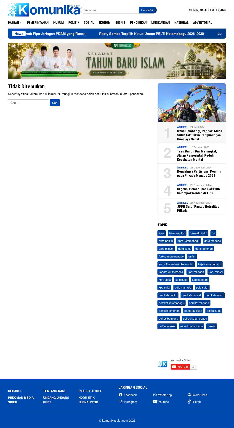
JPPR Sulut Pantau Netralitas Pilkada (198, 209)
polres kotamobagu (195, 318)
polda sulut (214, 310)
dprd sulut (184, 248)
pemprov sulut (193, 310)
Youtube (163, 401)
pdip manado (183, 287)
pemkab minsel (191, 295)
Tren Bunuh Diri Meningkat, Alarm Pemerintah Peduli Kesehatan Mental (197, 155)
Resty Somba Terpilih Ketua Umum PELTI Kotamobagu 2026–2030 (141, 34)
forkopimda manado (171, 256)
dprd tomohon (204, 248)
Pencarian (147, 10)
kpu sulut (164, 287)
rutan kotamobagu (191, 326)
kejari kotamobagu (209, 264)
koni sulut (165, 279)
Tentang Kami (54, 391)
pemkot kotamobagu (171, 303)
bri (213, 233)
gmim (192, 256)
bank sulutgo (177, 233)
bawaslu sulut (198, 233)
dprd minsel (166, 248)
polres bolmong (168, 318)
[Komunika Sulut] (44, 9)
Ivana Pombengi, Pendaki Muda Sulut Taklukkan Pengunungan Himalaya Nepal (199, 135)
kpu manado (200, 279)
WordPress (200, 395)
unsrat (211, 326)
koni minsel (216, 272)
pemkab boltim (168, 295)
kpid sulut (181, 279)
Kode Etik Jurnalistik (88, 399)
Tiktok (197, 401)
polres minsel (167, 326)
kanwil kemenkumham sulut (176, 264)
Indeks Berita (90, 391)
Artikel (182, 127)
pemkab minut (214, 295)
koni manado (196, 272)
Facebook (130, 395)
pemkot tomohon (169, 310)
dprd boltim (166, 241)
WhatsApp (165, 395)
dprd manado (212, 241)
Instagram (130, 401)
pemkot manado (199, 303)
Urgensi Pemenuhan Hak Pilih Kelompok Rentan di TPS (198, 191)
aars (161, 233)
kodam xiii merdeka (171, 272)
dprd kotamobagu (188, 241)
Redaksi (14, 391)
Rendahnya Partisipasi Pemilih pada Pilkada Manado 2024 (199, 173)
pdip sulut (202, 287)
